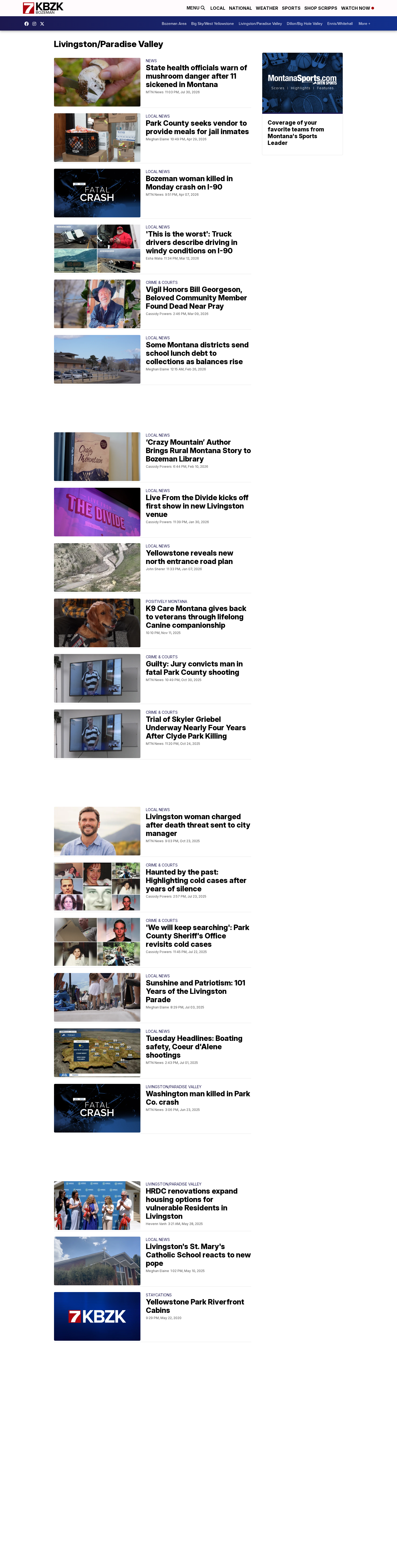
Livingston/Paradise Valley (260, 23)
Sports (291, 8)
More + (364, 23)
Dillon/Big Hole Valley (304, 23)
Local (217, 8)
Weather (267, 8)
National (240, 8)
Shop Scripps (320, 8)
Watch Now (356, 8)
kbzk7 (27, 24)
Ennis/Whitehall (340, 23)
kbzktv (35, 24)
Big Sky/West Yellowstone (212, 23)
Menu (194, 8)
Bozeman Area (174, 23)
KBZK (43, 24)
